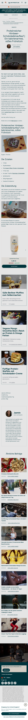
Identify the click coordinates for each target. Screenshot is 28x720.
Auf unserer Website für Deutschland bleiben (14, 716)
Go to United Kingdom (14, 713)
